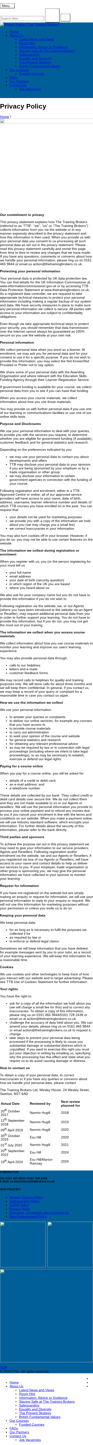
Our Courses (19, 70)
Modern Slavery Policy (26, 1197)
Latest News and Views (36, 39)
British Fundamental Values (39, 66)
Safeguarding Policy (25, 1201)
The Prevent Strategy (35, 62)
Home (14, 31)
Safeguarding (29, 54)
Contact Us (18, 85)
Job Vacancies (30, 89)
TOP (3, 1367)
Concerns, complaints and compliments (39, 1212)
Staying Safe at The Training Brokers (47, 51)
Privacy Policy (20, 1209)
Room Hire (27, 43)
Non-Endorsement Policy (28, 1216)
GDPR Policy (19, 1205)
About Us (16, 35)
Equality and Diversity (35, 58)
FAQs (14, 77)
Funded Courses (31, 74)
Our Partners (19, 81)
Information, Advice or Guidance (43, 47)
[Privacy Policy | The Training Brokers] (29, 24)
